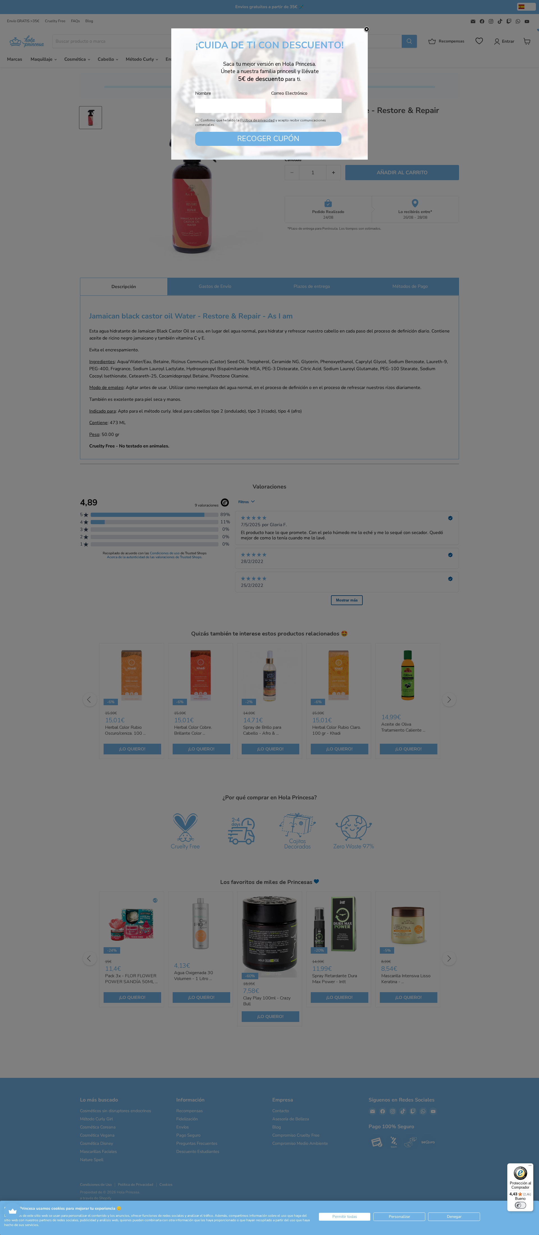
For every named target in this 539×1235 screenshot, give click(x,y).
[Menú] (530, 1166)
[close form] (366, 29)
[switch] (520, 1205)
